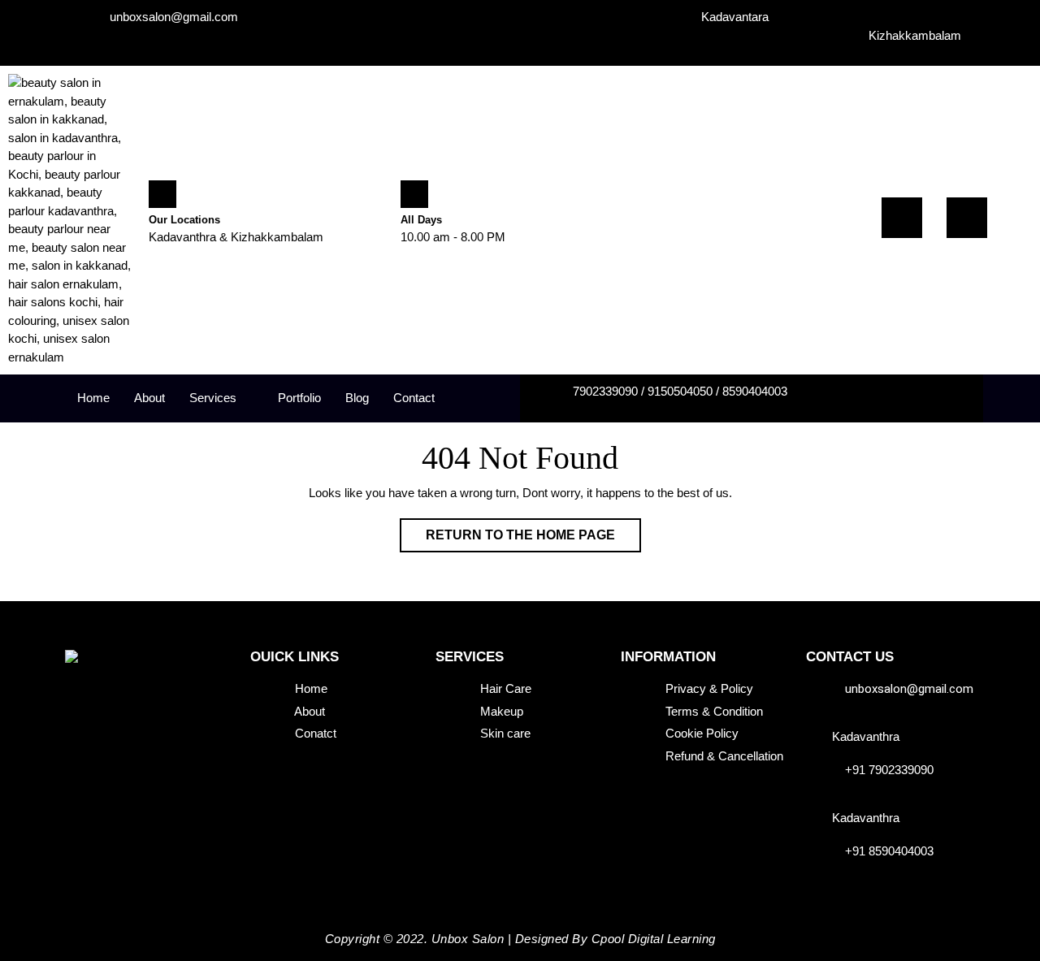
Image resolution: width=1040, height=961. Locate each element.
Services (212, 398)
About (149, 398)
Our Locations (184, 220)
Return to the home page (533, 530)
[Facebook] (902, 217)
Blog (357, 398)
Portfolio (299, 398)
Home (93, 398)
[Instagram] (967, 217)
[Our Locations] (162, 194)
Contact (414, 398)
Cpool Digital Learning (654, 939)
